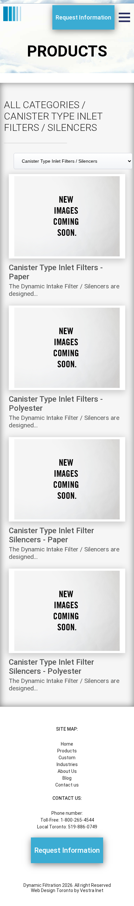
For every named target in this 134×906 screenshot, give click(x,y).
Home (67, 744)
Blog (67, 778)
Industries (67, 764)
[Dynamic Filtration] (13, 14)
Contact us (67, 784)
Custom (67, 757)
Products (67, 750)
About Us (67, 771)
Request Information (83, 17)
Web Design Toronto (52, 890)
